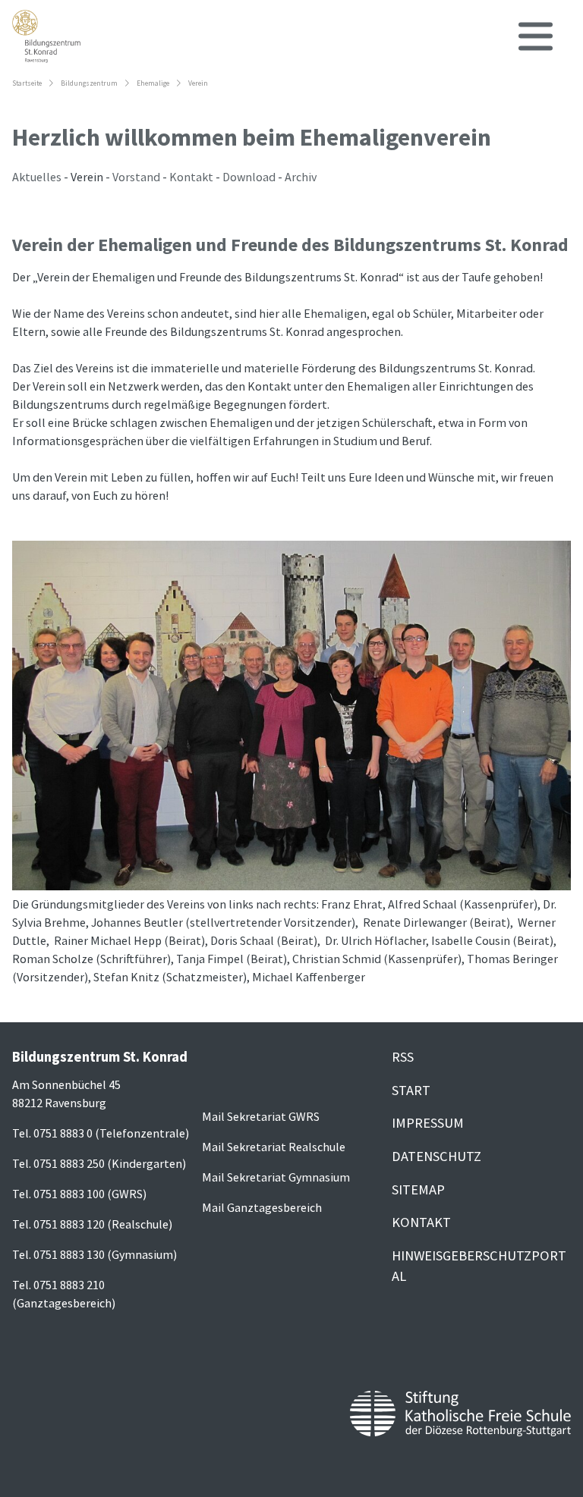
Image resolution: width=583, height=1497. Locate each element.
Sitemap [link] (418, 1189)
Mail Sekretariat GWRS (261, 1116)
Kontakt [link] (421, 1222)
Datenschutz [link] (436, 1156)
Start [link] (411, 1090)
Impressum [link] (428, 1122)
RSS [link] (403, 1056)
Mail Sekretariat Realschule (273, 1146)
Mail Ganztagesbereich (262, 1207)
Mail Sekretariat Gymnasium (276, 1177)
